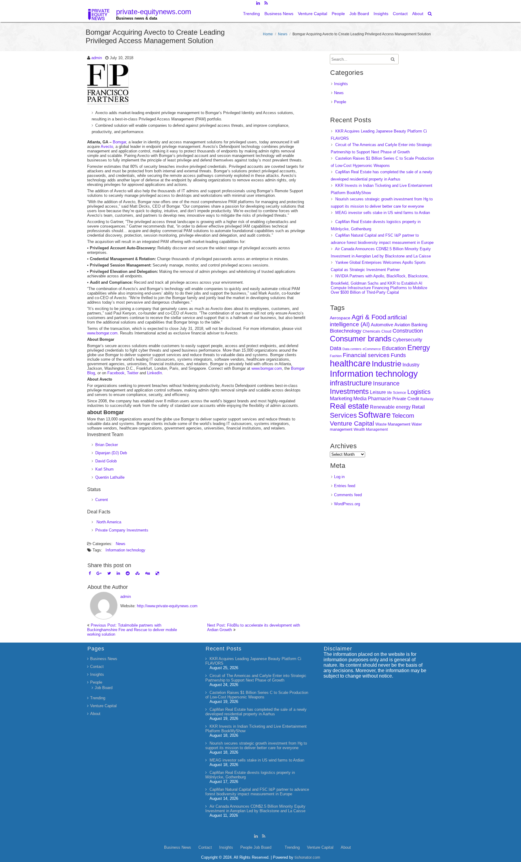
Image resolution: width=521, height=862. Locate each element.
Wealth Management (371, 429)
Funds (398, 355)
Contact (400, 13)
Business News (278, 13)
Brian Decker (106, 444)
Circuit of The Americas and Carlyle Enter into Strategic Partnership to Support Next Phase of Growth (255, 677)
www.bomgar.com (102, 333)
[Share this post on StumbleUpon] (137, 573)
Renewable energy (390, 407)
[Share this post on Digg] (147, 573)
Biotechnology (346, 331)
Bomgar (119, 142)
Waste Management (392, 424)
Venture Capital (312, 13)
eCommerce (372, 349)
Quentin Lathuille (110, 477)
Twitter (132, 373)
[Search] (430, 13)
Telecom (403, 415)
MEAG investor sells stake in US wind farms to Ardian (382, 212)
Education (394, 348)
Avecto (107, 146)
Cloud (386, 331)
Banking (419, 324)
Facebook (116, 373)
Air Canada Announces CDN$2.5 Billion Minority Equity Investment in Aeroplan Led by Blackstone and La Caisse (255, 808)
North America (108, 522)
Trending (251, 13)
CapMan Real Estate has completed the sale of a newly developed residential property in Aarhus (256, 711)
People (338, 13)
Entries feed (344, 486)
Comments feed (348, 495)
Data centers (352, 349)
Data (335, 348)
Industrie (386, 363)
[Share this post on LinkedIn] (118, 573)
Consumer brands (360, 338)
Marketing (341, 398)
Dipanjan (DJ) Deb (111, 453)
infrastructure (351, 383)
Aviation (402, 324)
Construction (408, 331)
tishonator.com (307, 857)
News (282, 34)
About (417, 13)
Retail (418, 407)
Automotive (382, 324)
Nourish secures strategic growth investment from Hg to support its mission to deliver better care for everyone (256, 745)
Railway (427, 399)
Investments (349, 391)
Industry (411, 364)
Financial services (366, 355)
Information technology (125, 550)
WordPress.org (347, 504)
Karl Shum (104, 469)
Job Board (359, 13)
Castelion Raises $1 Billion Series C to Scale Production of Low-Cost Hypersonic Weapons (256, 694)
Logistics (419, 391)
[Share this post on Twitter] (109, 573)
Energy (418, 347)
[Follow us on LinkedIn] (257, 3)
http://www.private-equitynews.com (167, 606)
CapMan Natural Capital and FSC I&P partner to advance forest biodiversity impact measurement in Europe (257, 791)
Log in (339, 476)
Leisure (378, 392)
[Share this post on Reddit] (128, 573)
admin (96, 58)
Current (101, 499)
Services (343, 415)
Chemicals (371, 331)
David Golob (106, 461)
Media (360, 398)
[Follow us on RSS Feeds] (266, 3)
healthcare (350, 363)
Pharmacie (379, 398)
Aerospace (340, 317)
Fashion (336, 356)
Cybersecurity (407, 339)
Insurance (386, 383)
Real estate (349, 406)
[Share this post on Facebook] (90, 573)
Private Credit (405, 398)
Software (374, 415)
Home (268, 34)
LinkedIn (154, 373)
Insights (381, 13)
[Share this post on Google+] (99, 573)
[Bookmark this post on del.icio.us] (157, 573)
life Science (396, 392)
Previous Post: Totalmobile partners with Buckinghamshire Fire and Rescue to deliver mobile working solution (132, 630)
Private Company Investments (121, 530)
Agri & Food (369, 317)
